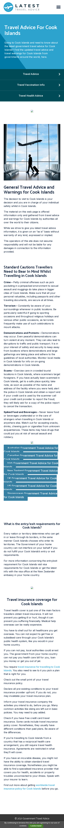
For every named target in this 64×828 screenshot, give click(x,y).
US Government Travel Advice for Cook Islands (30, 487)
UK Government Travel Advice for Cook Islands (30, 480)
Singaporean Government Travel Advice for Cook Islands (30, 495)
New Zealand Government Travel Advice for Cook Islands (31, 472)
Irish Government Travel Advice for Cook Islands (31, 465)
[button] (58, 7)
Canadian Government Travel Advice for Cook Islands (31, 457)
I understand (35, 825)
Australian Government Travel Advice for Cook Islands (31, 450)
